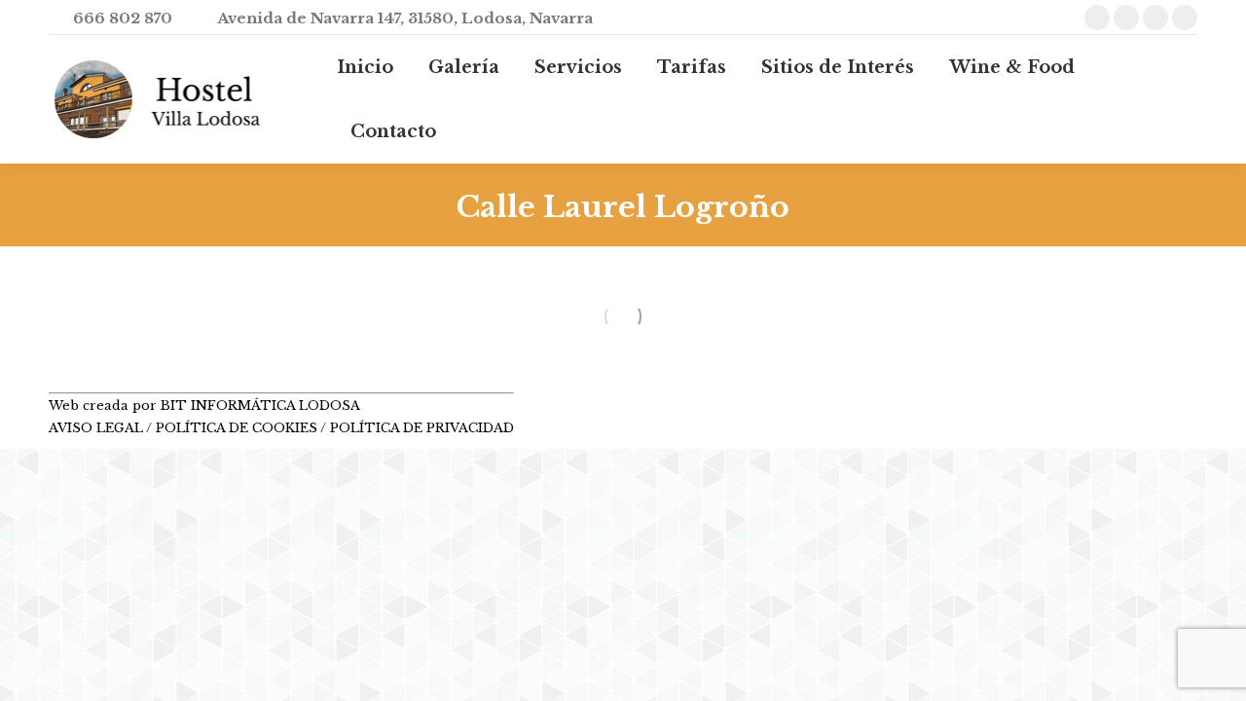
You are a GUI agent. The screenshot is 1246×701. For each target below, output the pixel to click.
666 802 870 (122, 18)
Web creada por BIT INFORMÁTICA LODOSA (204, 405)
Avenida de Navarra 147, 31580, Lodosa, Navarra (405, 18)
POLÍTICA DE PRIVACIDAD (422, 428)
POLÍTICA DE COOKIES (236, 428)
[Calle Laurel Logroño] (623, 316)
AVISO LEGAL (97, 428)
